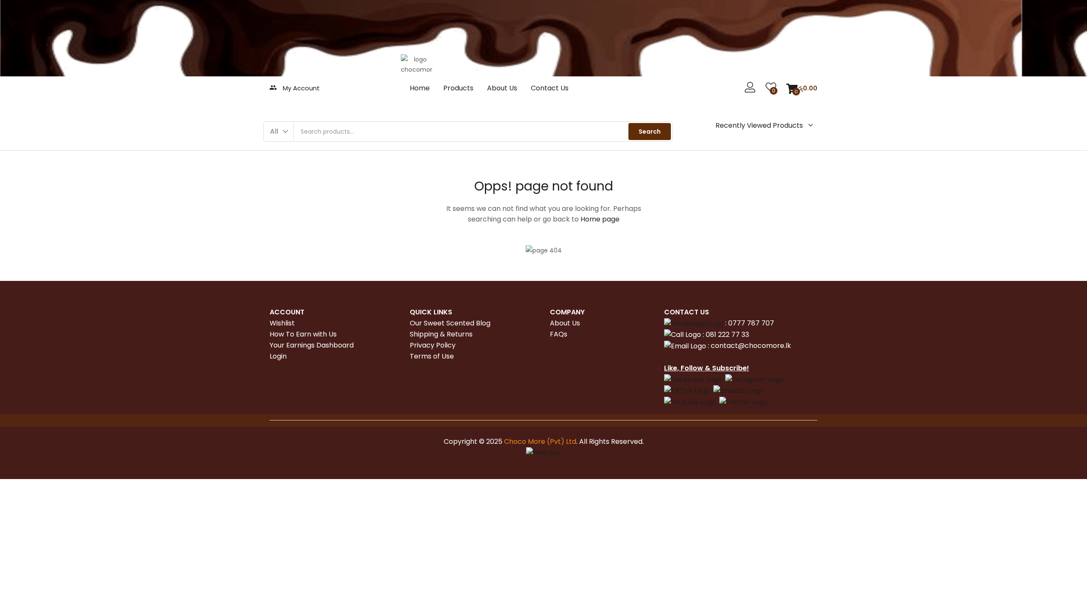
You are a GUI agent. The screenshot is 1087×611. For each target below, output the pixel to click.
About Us (502, 88)
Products (458, 88)
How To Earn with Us (303, 334)
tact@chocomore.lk (757, 345)
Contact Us (550, 88)
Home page (600, 219)
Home (420, 88)
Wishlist (282, 323)
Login (278, 356)
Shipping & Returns (441, 334)
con (716, 345)
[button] (801, 88)
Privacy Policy (433, 345)
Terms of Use (432, 356)
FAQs (558, 334)
